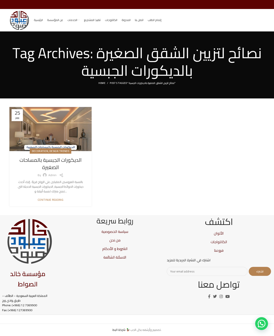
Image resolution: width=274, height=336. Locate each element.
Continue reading (50, 199)
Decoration (40, 151)
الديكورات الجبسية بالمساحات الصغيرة (50, 163)
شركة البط (119, 330)
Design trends (59, 151)
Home (101, 83)
